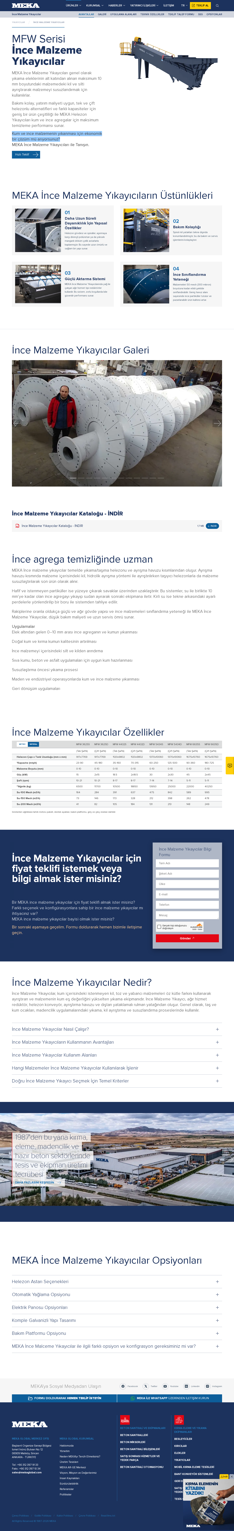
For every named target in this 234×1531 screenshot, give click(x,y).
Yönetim (65, 1451)
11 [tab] (153, 478)
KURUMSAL (93, 5)
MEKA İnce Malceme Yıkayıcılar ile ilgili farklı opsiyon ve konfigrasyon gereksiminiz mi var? (104, 1346)
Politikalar (65, 1494)
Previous (16, 423)
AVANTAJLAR (86, 14)
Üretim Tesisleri (69, 1462)
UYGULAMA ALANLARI (123, 14)
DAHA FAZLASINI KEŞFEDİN (34, 1178)
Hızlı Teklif (22, 154)
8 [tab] (129, 478)
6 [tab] (113, 478)
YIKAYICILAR (18, 22)
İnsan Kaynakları (69, 1478)
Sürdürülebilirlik (69, 1483)
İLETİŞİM (168, 5)
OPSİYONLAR (214, 14)
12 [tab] (161, 478)
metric (22, 744)
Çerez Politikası (20, 1515)
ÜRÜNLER (72, 5)
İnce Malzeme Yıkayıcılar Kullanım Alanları (54, 1055)
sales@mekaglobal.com (27, 1472)
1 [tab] (73, 478)
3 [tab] (89, 478)
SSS (200, 14)
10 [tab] (145, 478)
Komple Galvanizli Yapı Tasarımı (44, 1320)
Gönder (186, 938)
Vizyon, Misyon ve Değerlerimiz (78, 1472)
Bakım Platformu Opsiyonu (39, 1333)
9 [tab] (137, 478)
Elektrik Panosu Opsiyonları (39, 1307)
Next (217, 423)
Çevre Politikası (87, 1515)
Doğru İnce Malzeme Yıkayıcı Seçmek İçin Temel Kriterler (70, 1081)
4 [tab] (97, 478)
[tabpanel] (117, 423)
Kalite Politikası (65, 1515)
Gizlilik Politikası (42, 1515)
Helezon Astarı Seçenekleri (40, 1282)
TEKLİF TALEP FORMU (181, 14)
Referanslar (67, 1489)
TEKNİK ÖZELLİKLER (152, 14)
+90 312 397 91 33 (27, 1465)
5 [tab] (105, 478)
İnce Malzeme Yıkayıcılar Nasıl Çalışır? (50, 1029)
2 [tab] (81, 478)
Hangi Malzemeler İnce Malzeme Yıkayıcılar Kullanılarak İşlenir (75, 1068)
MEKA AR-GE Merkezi (73, 1467)
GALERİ (102, 14)
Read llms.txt (108, 1515)
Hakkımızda (67, 1445)
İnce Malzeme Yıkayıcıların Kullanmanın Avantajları (63, 1042)
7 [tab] (121, 478)
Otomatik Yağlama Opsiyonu (41, 1294)
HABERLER (115, 5)
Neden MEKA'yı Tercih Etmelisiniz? (80, 1456)
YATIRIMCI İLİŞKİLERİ (142, 5)
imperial (33, 744)
